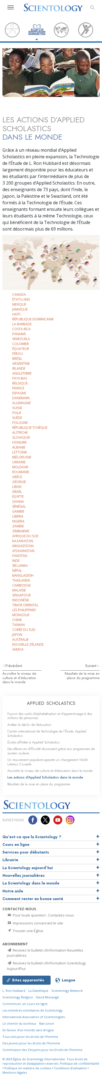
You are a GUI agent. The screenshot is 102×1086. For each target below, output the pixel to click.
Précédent (13, 665)
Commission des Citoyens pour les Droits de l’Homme (42, 1050)
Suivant (91, 665)
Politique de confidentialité (79, 1063)
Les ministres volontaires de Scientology (32, 1010)
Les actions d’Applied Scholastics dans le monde (45, 777)
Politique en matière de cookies (27, 1068)
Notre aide (12, 891)
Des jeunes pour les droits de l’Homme (31, 1043)
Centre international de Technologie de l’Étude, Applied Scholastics (46, 733)
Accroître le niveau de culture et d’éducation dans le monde (19, 678)
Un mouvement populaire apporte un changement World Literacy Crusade (47, 761)
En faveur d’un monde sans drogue (28, 1030)
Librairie (10, 860)
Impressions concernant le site (37, 923)
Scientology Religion (17, 997)
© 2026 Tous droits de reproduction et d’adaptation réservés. (45, 1061)
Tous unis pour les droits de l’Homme (30, 1037)
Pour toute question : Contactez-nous (43, 915)
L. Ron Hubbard (13, 991)
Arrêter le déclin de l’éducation (29, 724)
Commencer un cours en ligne (25, 1004)
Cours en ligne (15, 844)
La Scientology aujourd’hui (27, 867)
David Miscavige (47, 997)
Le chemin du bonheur (19, 1023)
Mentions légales (14, 1072)
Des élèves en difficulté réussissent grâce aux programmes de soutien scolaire (51, 750)
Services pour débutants (25, 852)
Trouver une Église (27, 930)
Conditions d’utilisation (70, 1068)
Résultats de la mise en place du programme (82, 675)
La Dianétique (38, 991)
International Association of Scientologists (33, 1017)
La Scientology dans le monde (30, 883)
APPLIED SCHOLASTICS (51, 703)
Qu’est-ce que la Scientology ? (31, 837)
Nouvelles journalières (23, 875)
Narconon (46, 1023)
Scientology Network (67, 991)
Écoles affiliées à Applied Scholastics (33, 742)
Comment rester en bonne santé (32, 898)
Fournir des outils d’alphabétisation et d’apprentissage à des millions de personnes (49, 715)
